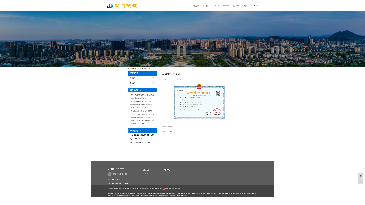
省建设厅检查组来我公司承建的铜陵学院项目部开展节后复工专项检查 (143, 120)
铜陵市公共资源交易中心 (203, 193)
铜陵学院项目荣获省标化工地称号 (141, 117)
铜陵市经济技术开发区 (135, 195)
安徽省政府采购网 (145, 193)
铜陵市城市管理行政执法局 (179, 195)
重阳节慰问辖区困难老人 (138, 98)
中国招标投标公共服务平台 (159, 193)
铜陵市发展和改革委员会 (121, 195)
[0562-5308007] (360, 176)
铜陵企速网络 (158, 188)
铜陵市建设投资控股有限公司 (151, 195)
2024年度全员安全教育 (137, 124)
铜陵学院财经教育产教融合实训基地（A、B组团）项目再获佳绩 (143, 104)
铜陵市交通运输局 (165, 195)
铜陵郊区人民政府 (241, 193)
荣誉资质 (145, 68)
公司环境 (145, 173)
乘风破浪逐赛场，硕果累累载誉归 (141, 107)
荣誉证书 (133, 83)
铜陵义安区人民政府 (229, 193)
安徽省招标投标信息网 (173, 193)
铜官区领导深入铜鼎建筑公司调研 (141, 101)
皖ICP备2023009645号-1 (143, 188)
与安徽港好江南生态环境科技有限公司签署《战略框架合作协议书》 (143, 114)
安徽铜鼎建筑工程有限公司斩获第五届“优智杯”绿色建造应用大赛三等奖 (143, 95)
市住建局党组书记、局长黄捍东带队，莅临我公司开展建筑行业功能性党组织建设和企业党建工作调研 (143, 111)
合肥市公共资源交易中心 (188, 193)
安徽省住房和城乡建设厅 (122, 193)
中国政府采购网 (134, 193)
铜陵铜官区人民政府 (217, 193)
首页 (139, 68)
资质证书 (151, 68)
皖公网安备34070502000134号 (172, 188)
